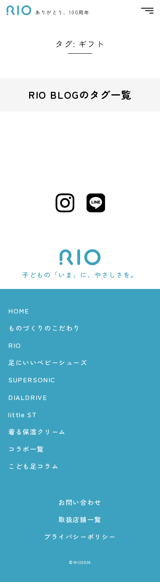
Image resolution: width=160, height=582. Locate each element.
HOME (18, 311)
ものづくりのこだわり (44, 328)
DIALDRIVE (27, 397)
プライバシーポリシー (80, 536)
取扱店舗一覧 (80, 519)
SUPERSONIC (32, 379)
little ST (22, 414)
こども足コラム (33, 466)
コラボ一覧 (26, 449)
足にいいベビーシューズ (48, 362)
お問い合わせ (80, 502)
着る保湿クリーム (37, 431)
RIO (14, 345)
